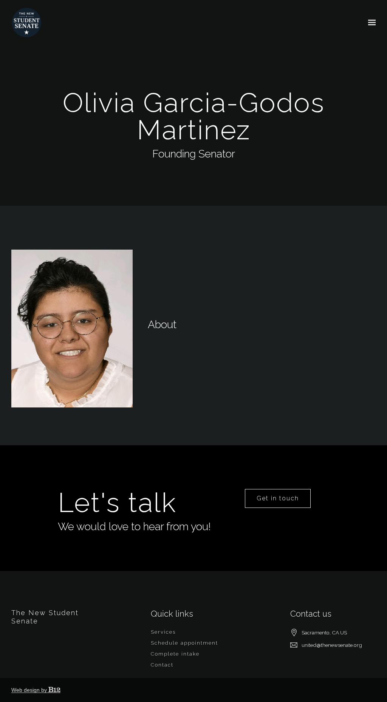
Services (163, 632)
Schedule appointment (184, 643)
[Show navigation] (370, 22)
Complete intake (175, 654)
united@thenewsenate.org (332, 645)
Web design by (29, 690)
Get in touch (278, 498)
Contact (162, 665)
